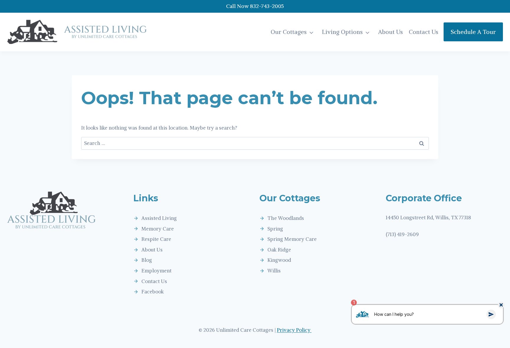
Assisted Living (159, 218)
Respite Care (156, 239)
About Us (390, 31)
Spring (275, 229)
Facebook (152, 291)
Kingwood (279, 260)
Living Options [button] (342, 31)
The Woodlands (285, 218)
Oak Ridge (279, 249)
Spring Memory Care (292, 239)
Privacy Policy (294, 330)
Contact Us (423, 31)
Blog (146, 260)
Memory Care (157, 229)
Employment (156, 270)
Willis (274, 270)
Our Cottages (289, 31)
